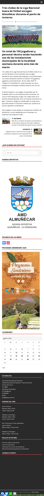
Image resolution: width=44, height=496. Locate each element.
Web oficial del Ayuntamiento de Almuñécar (15, 449)
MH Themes (35, 492)
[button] (41, 2)
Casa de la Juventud (8, 445)
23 (39, 356)
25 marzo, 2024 (8, 21)
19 (16, 356)
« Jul (3, 368)
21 (28, 356)
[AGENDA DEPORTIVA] (22, 233)
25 (10, 359)
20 (22, 356)
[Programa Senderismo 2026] (21, 328)
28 (28, 359)
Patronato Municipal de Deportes (27, 21)
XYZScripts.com (32, 495)
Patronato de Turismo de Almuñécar (13, 447)
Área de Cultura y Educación (10, 442)
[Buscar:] (22, 153)
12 (16, 353)
